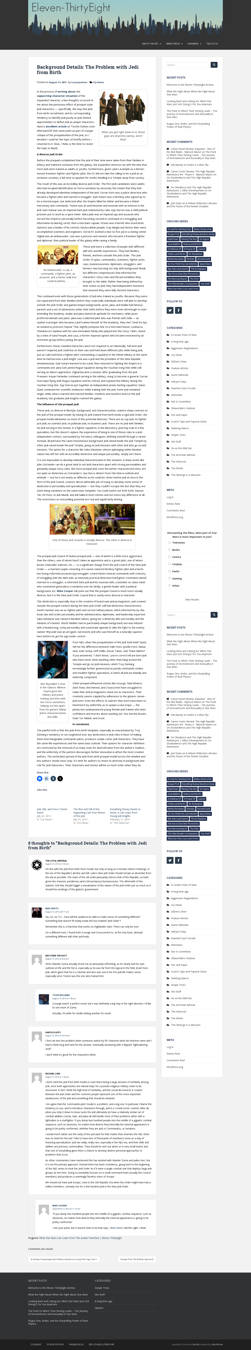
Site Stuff (176, 441)
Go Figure (204, 239)
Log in (170, 497)
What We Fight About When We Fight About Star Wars (191, 93)
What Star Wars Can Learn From (183, 288)
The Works (177, 468)
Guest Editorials (179, 374)
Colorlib (195, 1344)
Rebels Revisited (176, 258)
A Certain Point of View (184, 334)
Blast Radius (117, 1227)
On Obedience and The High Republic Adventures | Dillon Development (189, 189)
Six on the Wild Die (181, 448)
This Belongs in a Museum (185, 475)
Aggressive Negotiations (184, 348)
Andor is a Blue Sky (197, 164)
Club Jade (36, 1344)
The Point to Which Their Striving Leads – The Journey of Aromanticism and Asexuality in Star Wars (192, 114)
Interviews (176, 394)
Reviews (190, 258)
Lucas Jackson (79, 82)
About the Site (150, 43)
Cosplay (177, 564)
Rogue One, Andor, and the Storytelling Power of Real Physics (188, 125)
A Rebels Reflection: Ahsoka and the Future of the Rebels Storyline (192, 205)
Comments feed (176, 510)
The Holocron (178, 461)
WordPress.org (175, 517)
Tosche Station (55, 1344)
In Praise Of (189, 249)
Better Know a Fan (203, 229)
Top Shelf (205, 283)
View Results (192, 599)
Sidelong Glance (180, 428)
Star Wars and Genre (178, 268)
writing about (67, 91)
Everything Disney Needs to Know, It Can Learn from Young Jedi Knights (125, 813)
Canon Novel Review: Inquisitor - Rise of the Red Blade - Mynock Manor (191, 150)
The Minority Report (177, 278)
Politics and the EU (177, 254)
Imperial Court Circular (183, 388)
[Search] (214, 65)
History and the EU (192, 244)
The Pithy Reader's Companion (183, 283)
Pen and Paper (179, 414)
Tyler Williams (61, 995)
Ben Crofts (51, 908)
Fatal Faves (173, 239)
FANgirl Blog (76, 1344)
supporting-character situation (57, 95)
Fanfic (176, 571)
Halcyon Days (178, 381)
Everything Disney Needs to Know (198, 234)
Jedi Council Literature (101, 1344)
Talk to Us (212, 43)
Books (176, 549)
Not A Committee (181, 401)
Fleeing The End (189, 239)
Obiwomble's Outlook (183, 408)
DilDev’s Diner (179, 361)
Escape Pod (173, 234)
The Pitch (194, 278)
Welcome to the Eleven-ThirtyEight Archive (190, 84)
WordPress (217, 1344)
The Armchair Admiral (183, 454)
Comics (176, 557)
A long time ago (180, 341)
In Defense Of (174, 249)
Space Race (205, 263)
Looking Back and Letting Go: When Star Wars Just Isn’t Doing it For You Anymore (189, 103)
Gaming (177, 578)
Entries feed (173, 503)
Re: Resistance (195, 254)
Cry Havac (98, 82)
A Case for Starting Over (179, 229)
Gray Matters (174, 244)
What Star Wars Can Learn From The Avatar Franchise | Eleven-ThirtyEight (80, 1238)
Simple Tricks (173, 43)
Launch (201, 249)
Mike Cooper (65, 591)
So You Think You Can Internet (182, 263)
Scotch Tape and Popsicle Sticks (189, 421)
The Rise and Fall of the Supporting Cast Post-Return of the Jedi (89, 813)
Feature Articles (179, 368)
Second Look (203, 258)
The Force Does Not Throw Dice (183, 273)
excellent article (56, 126)
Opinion (99, 1307)
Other (175, 585)
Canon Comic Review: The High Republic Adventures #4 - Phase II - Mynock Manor (191, 173)
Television (178, 542)
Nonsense (193, 43)
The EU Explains (198, 268)
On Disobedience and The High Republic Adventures (189, 179)
